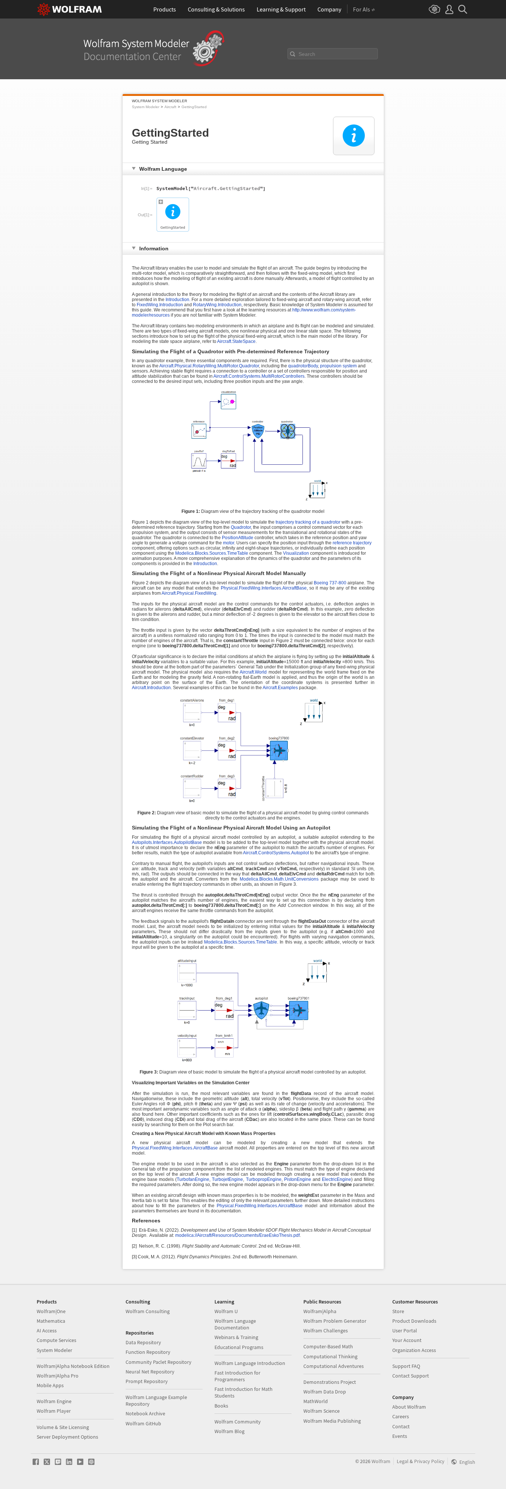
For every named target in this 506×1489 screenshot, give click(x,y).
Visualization (296, 553)
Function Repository (148, 1352)
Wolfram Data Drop (324, 1391)
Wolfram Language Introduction (249, 1363)
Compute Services (56, 1340)
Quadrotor (241, 527)
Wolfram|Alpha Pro (58, 1375)
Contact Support (410, 1375)
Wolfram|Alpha (319, 1311)
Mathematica (51, 1321)
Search (307, 54)
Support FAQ (406, 1366)
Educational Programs (238, 1347)
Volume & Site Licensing (63, 1427)
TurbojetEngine (227, 1179)
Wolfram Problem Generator (334, 1321)
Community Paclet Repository (159, 1362)
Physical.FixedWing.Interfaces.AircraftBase (264, 588)
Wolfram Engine (54, 1401)
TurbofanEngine (193, 1179)
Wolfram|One (51, 1311)
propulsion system (338, 365)
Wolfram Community (237, 1421)
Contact (401, 1426)
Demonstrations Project (329, 1382)
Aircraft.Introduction (151, 687)
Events (399, 1436)
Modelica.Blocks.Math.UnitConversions (279, 879)
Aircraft (170, 107)
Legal (403, 1461)
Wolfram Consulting (148, 1311)
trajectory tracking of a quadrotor (309, 522)
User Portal (404, 1330)
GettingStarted (194, 107)
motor (228, 542)
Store (398, 1311)
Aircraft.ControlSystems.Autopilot (276, 852)
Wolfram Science (321, 1411)
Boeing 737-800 (330, 582)
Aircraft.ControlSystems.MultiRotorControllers (258, 376)
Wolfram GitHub (143, 1423)
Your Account (407, 1340)
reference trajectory (352, 542)
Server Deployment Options (67, 1436)
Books (221, 1405)
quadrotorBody (303, 365)
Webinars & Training (236, 1337)
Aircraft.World (254, 672)
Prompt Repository (147, 1381)
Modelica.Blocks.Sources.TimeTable (212, 553)
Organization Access (414, 1350)
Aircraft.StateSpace (236, 341)
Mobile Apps (50, 1385)
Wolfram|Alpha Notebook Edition (73, 1366)
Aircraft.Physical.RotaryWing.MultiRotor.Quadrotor (209, 365)
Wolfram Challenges (325, 1330)
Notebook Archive (145, 1413)
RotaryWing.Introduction (217, 304)
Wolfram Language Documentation (235, 1324)
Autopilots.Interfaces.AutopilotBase (167, 842)
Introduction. (178, 299)
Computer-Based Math (328, 1346)
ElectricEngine (336, 1179)
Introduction (205, 563)
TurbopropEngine (264, 1179)
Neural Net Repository (150, 1371)
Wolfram (381, 1461)
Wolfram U (226, 1311)
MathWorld (315, 1401)
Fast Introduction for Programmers (237, 1376)
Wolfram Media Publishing (332, 1421)
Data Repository (143, 1342)
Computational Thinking (330, 1356)
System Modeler (145, 107)
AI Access (47, 1330)
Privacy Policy (429, 1461)
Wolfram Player (54, 1411)
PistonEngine (297, 1179)
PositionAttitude (238, 537)
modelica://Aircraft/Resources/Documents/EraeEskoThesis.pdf (237, 1235)
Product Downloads (414, 1321)
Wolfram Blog (229, 1431)
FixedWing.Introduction (160, 304)
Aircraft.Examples (280, 687)
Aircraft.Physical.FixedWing (189, 593)
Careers (400, 1416)
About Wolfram (409, 1406)
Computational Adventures (333, 1366)
